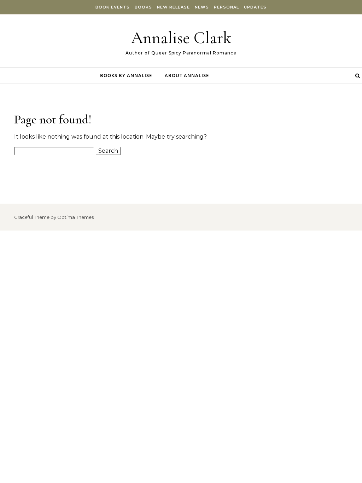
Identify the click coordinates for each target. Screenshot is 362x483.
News (202, 7)
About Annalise (187, 75)
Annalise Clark (181, 38)
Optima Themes (75, 217)
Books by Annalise (126, 75)
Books (143, 7)
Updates (255, 7)
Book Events (112, 7)
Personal (226, 7)
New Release (173, 7)
